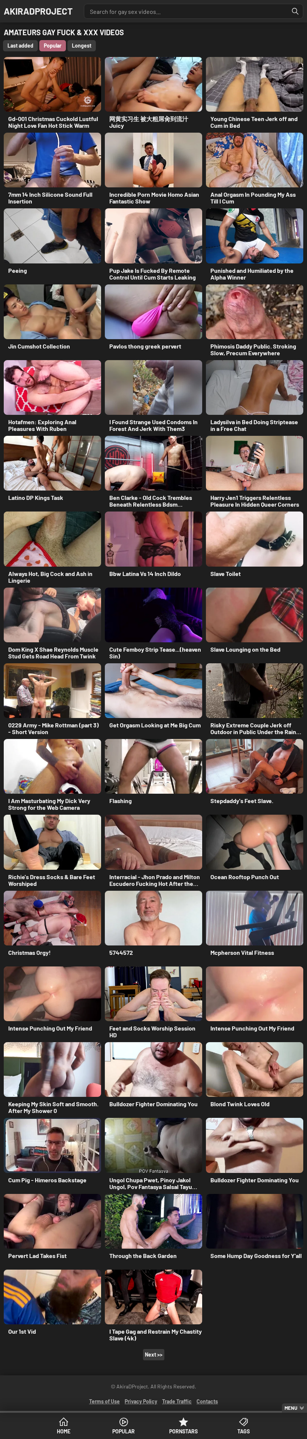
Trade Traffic (177, 1401)
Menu (291, 1408)
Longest (81, 45)
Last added (20, 45)
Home (63, 1431)
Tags (243, 1431)
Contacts (207, 1401)
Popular (123, 1431)
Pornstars (183, 1431)
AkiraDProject (38, 11)
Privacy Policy (141, 1401)
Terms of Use (104, 1401)
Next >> (153, 1354)
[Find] (295, 11)
